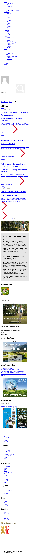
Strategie (9, 47)
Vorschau (9, 301)
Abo (2, 72)
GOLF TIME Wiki (12, 56)
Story (8, 60)
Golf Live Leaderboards (13, 10)
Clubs (8, 7)
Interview (6, 492)
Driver (8, 14)
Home (2, 102)
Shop (5, 66)
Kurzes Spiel (10, 39)
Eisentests (9, 33)
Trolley (9, 24)
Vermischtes (10, 13)
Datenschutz (7, 518)
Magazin (6, 54)
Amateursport (10, 3)
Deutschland (10, 9)
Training (6, 36)
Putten (8, 40)
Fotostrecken (7, 63)
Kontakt (6, 516)
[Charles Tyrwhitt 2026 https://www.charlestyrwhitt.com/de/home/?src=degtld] (15, 226)
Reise (5, 49)
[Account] (5, 83)
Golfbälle (9, 34)
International (10, 53)
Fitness (9, 44)
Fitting (8, 23)
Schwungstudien (11, 43)
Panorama (9, 6)
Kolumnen (9, 59)
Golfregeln (9, 61)
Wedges (9, 20)
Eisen (8, 17)
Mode (8, 27)
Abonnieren (4, 301)
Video (5, 64)
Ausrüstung (7, 12)
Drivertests (9, 32)
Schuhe (9, 26)
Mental (9, 46)
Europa (9, 51)
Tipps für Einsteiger (12, 42)
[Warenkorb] (1, 73)
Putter (8, 22)
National (9, 50)
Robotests (6, 30)
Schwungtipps (10, 37)
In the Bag (9, 29)
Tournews (9, 4)
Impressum (6, 519)
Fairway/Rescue (11, 19)
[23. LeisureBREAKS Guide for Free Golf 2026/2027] (15, 418)
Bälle (8, 16)
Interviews (9, 57)
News (5, 2)
